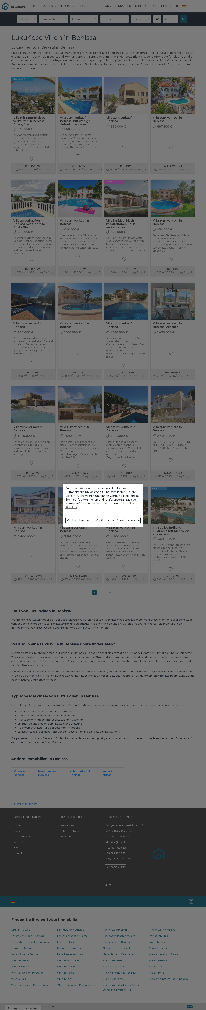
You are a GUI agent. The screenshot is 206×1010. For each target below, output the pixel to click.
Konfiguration (105, 520)
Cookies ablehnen (128, 520)
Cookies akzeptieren (80, 520)
